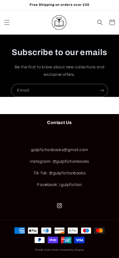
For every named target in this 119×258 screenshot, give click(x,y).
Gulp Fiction (51, 250)
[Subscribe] (101, 90)
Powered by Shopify (72, 250)
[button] (7, 22)
